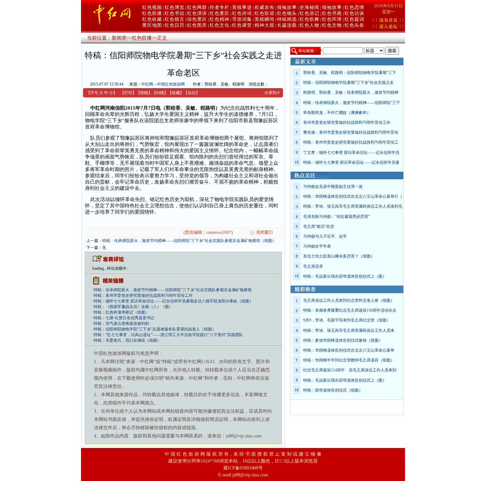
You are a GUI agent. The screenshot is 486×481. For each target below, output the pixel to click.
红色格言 (174, 19)
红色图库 (197, 25)
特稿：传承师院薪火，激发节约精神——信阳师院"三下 (351, 102)
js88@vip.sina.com (250, 474)
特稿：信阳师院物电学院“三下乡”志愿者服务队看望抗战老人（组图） (155, 329)
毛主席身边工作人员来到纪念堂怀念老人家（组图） (348, 300)
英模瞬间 (264, 19)
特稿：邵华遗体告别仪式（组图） (333, 390)
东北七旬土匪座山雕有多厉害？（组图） (339, 256)
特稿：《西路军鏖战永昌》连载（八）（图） (133, 306)
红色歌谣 (264, 13)
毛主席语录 (313, 266)
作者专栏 (219, 7)
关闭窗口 (264, 232)
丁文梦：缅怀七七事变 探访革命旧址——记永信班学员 (351, 152)
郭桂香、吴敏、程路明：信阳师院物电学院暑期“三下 (349, 72)
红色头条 (354, 25)
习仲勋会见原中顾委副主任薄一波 (333, 186)
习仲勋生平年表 (317, 246)
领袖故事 (287, 7)
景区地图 (152, 25)
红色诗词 (242, 13)
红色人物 (309, 25)
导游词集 (242, 19)
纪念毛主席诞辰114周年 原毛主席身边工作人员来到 (349, 370)
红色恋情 (354, 7)
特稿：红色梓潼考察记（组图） (121, 312)
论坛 (192, 92)
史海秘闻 (309, 7)
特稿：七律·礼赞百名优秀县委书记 (124, 318)
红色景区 (219, 13)
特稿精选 (287, 19)
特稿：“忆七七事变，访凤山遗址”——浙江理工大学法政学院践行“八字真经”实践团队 (168, 334)
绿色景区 (197, 19)
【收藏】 (176, 92)
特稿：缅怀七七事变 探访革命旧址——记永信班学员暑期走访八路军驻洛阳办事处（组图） (173, 301)
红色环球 (332, 19)
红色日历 (174, 25)
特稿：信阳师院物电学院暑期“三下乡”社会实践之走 (348, 82)
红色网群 (197, 7)
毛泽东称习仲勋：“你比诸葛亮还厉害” (336, 216)
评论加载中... (118, 268)
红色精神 (219, 19)
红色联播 (152, 13)
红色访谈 (354, 13)
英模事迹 (242, 7)
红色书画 (332, 13)
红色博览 (174, 7)
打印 (128, 92)
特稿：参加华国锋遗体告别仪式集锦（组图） (343, 340)
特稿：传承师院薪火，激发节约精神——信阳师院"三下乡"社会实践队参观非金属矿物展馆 (173, 290)
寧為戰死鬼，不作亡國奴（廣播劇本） (337, 112)
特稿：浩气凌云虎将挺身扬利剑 (121, 323)
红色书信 (174, 13)
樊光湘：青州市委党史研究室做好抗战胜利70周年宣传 (350, 132)
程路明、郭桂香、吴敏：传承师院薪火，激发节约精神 (350, 92)
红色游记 (309, 13)
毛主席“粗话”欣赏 (318, 226)
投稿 (144, 92)
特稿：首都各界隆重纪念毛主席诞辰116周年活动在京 (349, 310)
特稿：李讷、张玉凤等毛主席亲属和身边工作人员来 (348, 330)
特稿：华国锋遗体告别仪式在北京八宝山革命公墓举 (348, 350)
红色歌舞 (309, 19)
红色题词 (354, 19)
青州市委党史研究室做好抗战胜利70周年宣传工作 (346, 122)
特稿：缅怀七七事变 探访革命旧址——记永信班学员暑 (351, 162)
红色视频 (152, 7)
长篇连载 (287, 25)
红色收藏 (152, 19)
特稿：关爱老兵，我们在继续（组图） (127, 340)
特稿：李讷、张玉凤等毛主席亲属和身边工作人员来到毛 (352, 206)
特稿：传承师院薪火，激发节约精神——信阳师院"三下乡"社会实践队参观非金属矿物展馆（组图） (189, 240)
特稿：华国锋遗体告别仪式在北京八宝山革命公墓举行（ (352, 196)
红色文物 (332, 25)
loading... (99, 268)
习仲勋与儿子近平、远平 (325, 236)
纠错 (160, 92)
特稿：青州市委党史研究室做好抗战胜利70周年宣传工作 (143, 295)
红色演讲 (197, 13)
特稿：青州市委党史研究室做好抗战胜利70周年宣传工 (350, 142)
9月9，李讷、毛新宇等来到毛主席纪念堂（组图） (346, 320)
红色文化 (219, 25)
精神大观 (264, 25)
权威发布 (264, 7)
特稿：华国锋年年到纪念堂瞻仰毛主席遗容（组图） (348, 360)
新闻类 (119, 38)
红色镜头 (287, 13)
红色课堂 (242, 25)
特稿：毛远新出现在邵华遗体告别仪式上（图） (344, 276)
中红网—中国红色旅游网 (163, 84)
